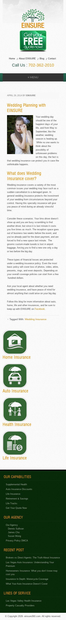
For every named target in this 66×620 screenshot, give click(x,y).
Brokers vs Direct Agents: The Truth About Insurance (33, 557)
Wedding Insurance (35, 319)
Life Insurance (13, 494)
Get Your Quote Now (16, 508)
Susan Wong (14, 536)
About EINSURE (27, 58)
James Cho (14, 532)
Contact (52, 58)
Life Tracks (11, 503)
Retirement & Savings (17, 498)
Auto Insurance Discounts (19, 489)
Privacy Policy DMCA (17, 540)
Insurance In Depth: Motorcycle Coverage (27, 579)
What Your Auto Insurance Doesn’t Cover (27, 583)
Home (12, 58)
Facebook (40, 309)
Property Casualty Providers (20, 605)
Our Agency (12, 525)
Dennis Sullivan (16, 528)
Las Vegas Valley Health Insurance (23, 600)
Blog (42, 58)
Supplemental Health (16, 484)
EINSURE (33, 18)
